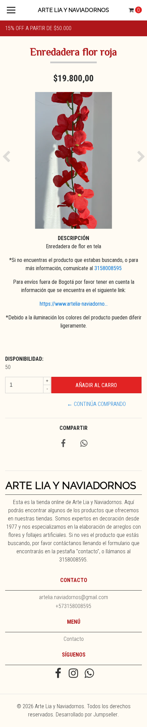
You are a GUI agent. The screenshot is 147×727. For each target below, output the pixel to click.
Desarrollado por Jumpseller (87, 714)
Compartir (73, 428)
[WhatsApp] (89, 674)
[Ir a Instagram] (73, 674)
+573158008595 (73, 606)
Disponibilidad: (24, 359)
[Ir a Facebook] (58, 674)
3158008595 (108, 268)
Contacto (74, 639)
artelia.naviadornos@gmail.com (73, 597)
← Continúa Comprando (96, 404)
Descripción (73, 238)
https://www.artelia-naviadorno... (74, 304)
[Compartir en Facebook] (63, 444)
